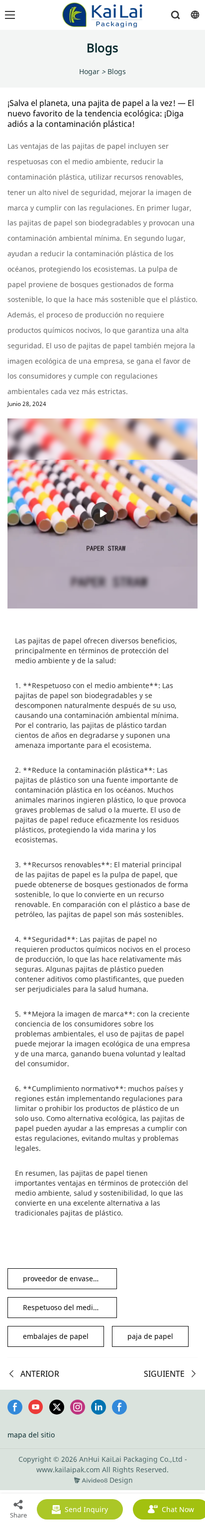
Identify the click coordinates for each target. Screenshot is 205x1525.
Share (18, 1515)
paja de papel (150, 1336)
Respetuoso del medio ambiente (70, 1307)
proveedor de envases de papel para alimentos (70, 1278)
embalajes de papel (56, 1336)
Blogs (116, 71)
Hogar (89, 71)
